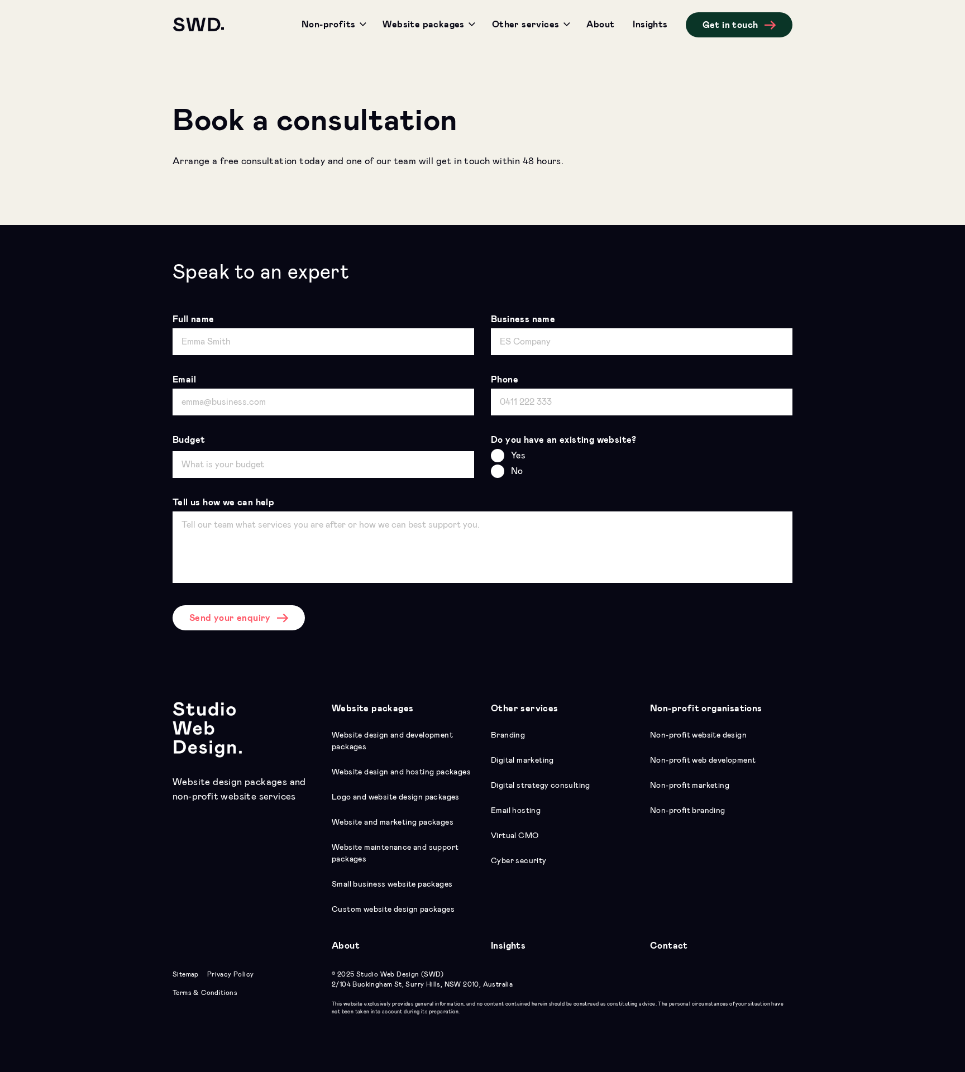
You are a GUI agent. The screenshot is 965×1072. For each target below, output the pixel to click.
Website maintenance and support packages (395, 853)
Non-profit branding (687, 811)
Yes (518, 455)
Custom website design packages (393, 909)
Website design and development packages (392, 741)
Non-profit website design (698, 735)
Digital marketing (522, 760)
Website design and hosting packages (401, 772)
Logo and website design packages (396, 797)
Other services (524, 708)
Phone (504, 379)
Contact (669, 945)
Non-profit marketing (689, 785)
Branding (508, 735)
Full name (193, 319)
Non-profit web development (703, 760)
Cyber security (519, 861)
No (517, 471)
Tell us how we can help (223, 502)
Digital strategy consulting (540, 785)
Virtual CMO (514, 836)
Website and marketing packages (392, 822)
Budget (189, 440)
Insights (508, 945)
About (346, 945)
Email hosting (516, 811)
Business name (523, 319)
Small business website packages (392, 884)
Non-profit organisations (706, 708)
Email (184, 379)
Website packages (372, 708)
